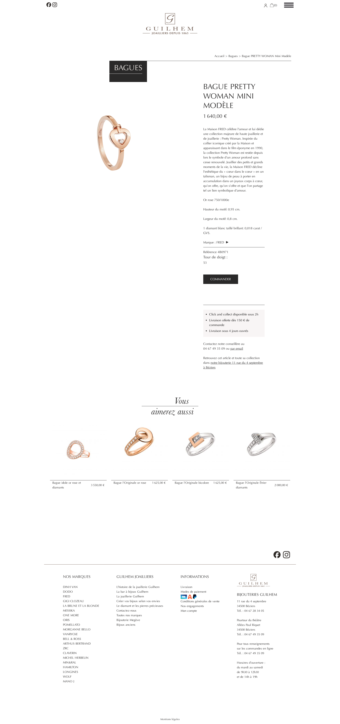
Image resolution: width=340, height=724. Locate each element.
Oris (66, 620)
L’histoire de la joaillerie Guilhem (138, 587)
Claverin (70, 653)
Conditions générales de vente (200, 601)
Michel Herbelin (76, 658)
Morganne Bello (77, 629)
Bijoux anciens (125, 624)
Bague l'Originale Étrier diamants (251, 485)
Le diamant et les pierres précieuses (139, 606)
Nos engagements (192, 606)
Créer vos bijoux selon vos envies (138, 601)
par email (236, 349)
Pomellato (71, 624)
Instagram (54, 4)
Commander (220, 279)
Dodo (68, 591)
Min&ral (69, 662)
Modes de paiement (193, 591)
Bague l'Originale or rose (130, 483)
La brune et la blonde (81, 606)
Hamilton (70, 667)
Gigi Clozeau (73, 601)
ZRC (65, 648)
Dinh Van (70, 587)
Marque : (209, 242)
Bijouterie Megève (128, 620)
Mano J (68, 681)
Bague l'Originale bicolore (192, 483)
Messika (69, 610)
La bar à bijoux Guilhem (132, 591)
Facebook (48, 4)
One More (71, 615)
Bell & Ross (72, 639)
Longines (70, 672)
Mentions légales (170, 719)
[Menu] (289, 5)
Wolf (67, 676)
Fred (220, 242)
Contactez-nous (126, 610)
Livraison (186, 587)
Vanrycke (70, 634)
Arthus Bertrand (77, 643)
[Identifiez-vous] (265, 5)
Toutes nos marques (129, 615)
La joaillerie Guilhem (130, 596)
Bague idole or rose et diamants (66, 485)
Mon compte (189, 611)
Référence (210, 252)
